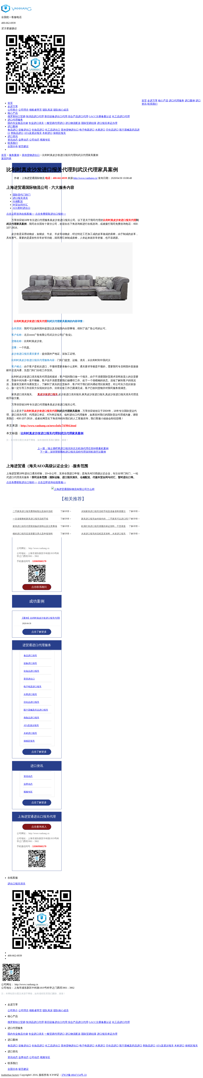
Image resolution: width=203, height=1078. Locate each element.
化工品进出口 (52, 129)
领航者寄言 (35, 109)
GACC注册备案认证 (100, 116)
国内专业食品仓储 (18, 123)
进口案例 (13, 126)
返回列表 (6, 158)
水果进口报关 (30, 694)
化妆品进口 (38, 129)
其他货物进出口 (70, 129)
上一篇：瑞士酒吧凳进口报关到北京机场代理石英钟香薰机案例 (72, 448)
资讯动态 (13, 139)
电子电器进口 (87, 129)
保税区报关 (59, 133)
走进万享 (13, 106)
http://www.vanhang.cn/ (85, 178)
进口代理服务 (15, 119)
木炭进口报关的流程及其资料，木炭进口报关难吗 (110, 534)
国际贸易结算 (88, 123)
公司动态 (34, 139)
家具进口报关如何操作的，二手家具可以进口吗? (110, 519)
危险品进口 (17, 133)
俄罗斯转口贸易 (16, 116)
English (190, 33)
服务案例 (14, 155)
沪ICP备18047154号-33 (74, 1075)
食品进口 (13, 129)
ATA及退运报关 (33, 133)
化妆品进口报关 (31, 671)
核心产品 (13, 113)
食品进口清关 (30, 655)
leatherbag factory (10, 1075)
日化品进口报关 (31, 702)
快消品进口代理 (35, 116)
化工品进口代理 (121, 116)
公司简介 (13, 109)
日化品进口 (112, 129)
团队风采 (48, 109)
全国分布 (13, 146)
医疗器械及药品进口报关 (36, 710)
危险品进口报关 (31, 718)
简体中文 (177, 33)
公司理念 (23, 109)
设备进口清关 (30, 663)
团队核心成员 (61, 109)
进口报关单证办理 (107, 123)
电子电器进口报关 (32, 686)
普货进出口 (29, 679)
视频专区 (45, 139)
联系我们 (13, 143)
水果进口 (100, 129)
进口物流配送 (73, 123)
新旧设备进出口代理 (56, 116)
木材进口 (47, 133)
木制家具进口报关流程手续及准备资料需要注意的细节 (110, 511)
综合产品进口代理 (78, 116)
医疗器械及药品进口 (130, 1045)
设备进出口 (24, 129)
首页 (10, 103)
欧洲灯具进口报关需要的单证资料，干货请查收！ (110, 526)
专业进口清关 (36, 123)
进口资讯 (13, 136)
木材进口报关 (30, 733)
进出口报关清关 (16, 883)
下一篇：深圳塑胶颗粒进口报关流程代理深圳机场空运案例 (73, 451)
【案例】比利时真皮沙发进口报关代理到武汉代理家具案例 (50, 618)
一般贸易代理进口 (54, 123)
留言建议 (23, 146)
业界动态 (23, 139)
